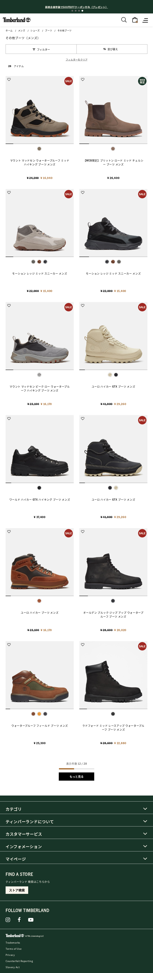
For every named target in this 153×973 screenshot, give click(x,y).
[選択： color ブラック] (45, 261)
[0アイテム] (135, 19)
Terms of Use (13, 948)
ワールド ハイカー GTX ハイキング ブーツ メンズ (39, 499)
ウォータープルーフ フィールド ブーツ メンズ (39, 725)
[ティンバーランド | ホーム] (17, 19)
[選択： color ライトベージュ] (116, 487)
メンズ (21, 30)
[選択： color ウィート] (39, 714)
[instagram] (8, 919)
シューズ (35, 30)
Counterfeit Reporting (19, 961)
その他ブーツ (64, 30)
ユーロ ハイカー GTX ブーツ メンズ (113, 386)
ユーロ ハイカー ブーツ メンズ (39, 612)
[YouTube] (31, 919)
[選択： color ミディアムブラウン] (39, 261)
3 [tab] (79, 11)
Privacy (10, 955)
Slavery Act (13, 967)
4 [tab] (82, 11)
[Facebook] (19, 919)
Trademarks (13, 942)
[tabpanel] (76, 7)
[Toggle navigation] (145, 20)
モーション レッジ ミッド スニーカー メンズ (39, 273)
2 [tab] (75, 11)
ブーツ (48, 30)
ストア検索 (17, 890)
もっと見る (77, 776)
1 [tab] (72, 11)
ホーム (9, 30)
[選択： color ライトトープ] (119, 261)
